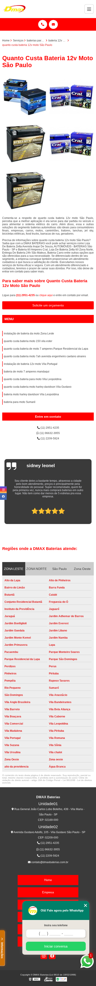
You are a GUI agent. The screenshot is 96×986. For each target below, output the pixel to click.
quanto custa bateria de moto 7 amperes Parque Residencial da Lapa (46, 348)
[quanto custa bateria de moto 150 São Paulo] (24, 190)
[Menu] (89, 9)
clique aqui (46, 295)
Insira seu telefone (56, 925)
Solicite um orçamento (48, 305)
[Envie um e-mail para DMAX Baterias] (53, 24)
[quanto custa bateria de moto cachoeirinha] (24, 143)
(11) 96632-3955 (49, 433)
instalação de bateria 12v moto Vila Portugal (30, 364)
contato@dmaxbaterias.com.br (49, 862)
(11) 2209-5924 (49, 438)
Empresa (48, 892)
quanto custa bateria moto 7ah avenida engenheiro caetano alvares (45, 356)
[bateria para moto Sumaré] (71, 143)
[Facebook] (52, 955)
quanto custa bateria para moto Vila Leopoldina (32, 379)
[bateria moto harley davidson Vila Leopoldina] (71, 96)
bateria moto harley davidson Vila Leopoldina (31, 394)
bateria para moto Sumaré (19, 402)
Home (48, 880)
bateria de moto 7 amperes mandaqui (26, 371)
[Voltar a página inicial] (14, 8)
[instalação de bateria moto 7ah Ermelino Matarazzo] (24, 96)
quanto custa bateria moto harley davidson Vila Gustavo (37, 386)
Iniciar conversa (55, 946)
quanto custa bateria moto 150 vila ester (28, 341)
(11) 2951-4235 (25, 295)
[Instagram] (43, 955)
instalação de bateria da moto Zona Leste (29, 333)
